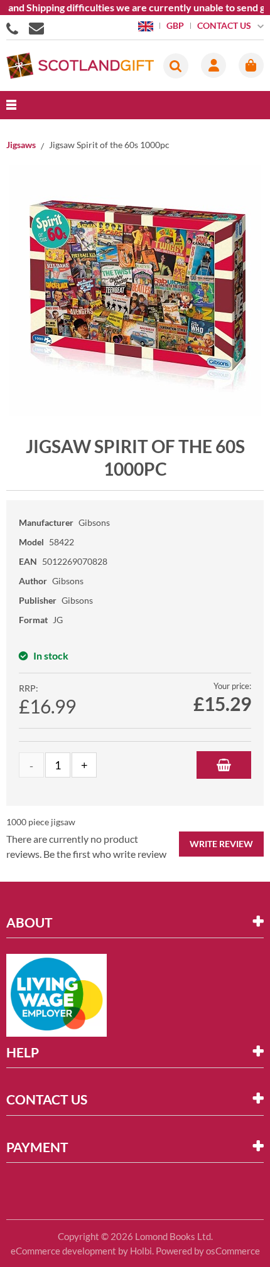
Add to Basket (224, 765)
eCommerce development (63, 1250)
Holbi (141, 1250)
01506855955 (14, 27)
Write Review (221, 843)
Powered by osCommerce (208, 1250)
